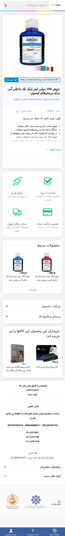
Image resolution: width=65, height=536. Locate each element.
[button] (35, 290)
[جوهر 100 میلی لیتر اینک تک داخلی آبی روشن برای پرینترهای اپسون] (18, 263)
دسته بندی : (26, 111)
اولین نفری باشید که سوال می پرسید (42, 118)
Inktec (50, 111)
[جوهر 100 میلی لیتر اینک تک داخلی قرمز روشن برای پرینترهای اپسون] (47, 263)
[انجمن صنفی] (36, 501)
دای (17, 111)
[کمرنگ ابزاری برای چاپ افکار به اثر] (55, 5)
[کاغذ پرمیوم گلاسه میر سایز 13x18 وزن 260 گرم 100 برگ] (18, 354)
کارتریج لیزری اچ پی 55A (47, 367)
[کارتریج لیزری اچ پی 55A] (47, 354)
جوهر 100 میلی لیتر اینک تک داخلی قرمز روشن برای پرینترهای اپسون (47, 280)
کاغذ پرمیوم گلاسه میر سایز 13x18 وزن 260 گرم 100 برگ (18, 369)
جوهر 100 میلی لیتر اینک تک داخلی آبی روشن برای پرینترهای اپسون (18, 280)
